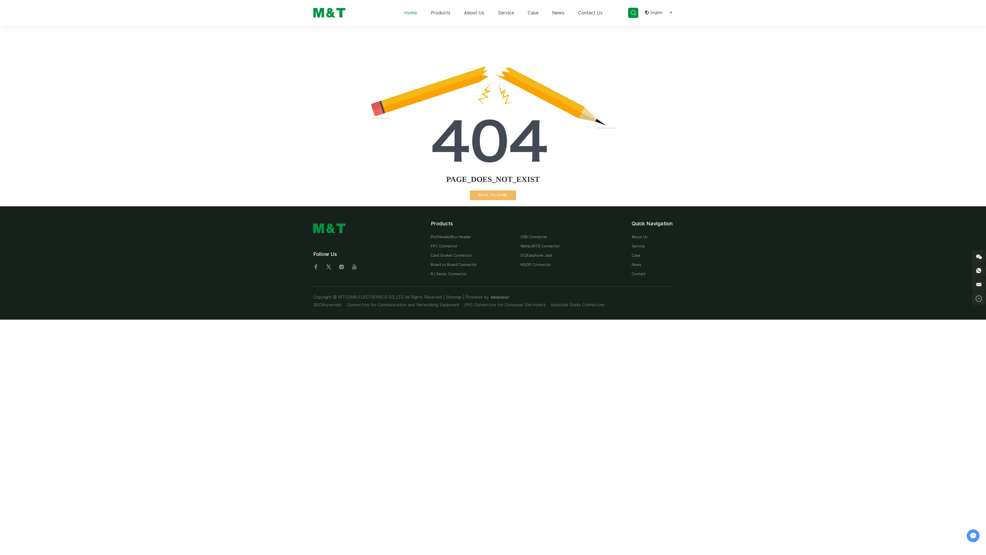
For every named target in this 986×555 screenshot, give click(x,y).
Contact (639, 274)
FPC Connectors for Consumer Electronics (505, 304)
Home (410, 12)
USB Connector (533, 237)
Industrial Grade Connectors (577, 304)
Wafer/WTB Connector (540, 246)
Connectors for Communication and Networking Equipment (403, 304)
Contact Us (590, 12)
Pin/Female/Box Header (451, 237)
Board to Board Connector (454, 264)
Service (506, 12)
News (558, 12)
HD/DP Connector (535, 264)
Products (440, 12)
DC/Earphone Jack (536, 255)
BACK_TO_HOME (493, 195)
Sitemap (454, 297)
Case (533, 12)
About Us (474, 12)
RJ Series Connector (449, 274)
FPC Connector (444, 246)
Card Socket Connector (451, 255)
